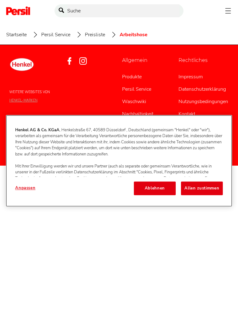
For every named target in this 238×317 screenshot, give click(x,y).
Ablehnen (155, 188)
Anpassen (25, 188)
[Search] (63, 11)
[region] (119, 160)
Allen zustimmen (201, 188)
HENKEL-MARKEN (23, 100)
